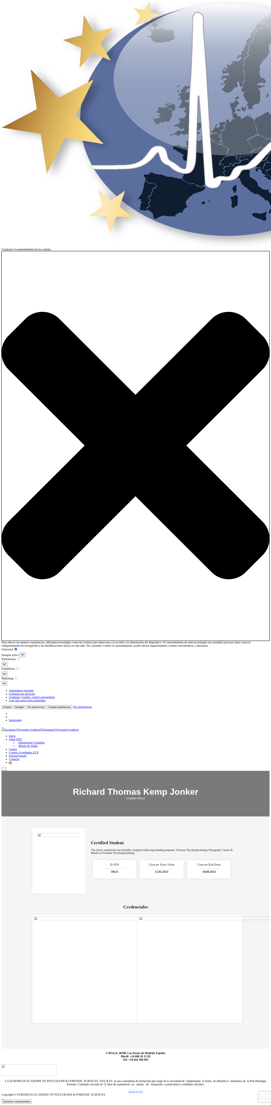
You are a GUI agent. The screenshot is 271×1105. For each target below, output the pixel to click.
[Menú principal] (3, 769)
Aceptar (7, 707)
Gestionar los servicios (22, 693)
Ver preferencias (36, 707)
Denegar (19, 707)
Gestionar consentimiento (16, 1101)
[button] (135, 446)
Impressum (15, 720)
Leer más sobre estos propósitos (27, 700)
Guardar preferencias (59, 707)
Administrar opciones (21, 690)
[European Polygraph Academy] (20, 729)
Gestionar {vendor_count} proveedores (32, 697)
